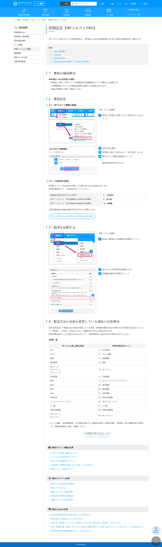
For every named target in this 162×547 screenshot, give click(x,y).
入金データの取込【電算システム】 (64, 453)
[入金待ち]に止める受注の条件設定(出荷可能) (73, 216)
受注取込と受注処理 (21, 36)
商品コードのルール (58, 488)
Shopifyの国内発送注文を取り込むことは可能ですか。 (71, 515)
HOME (102, 4)
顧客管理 (17, 53)
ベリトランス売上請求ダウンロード (64, 457)
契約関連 (133, 4)
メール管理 (18, 45)
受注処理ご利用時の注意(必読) (62, 496)
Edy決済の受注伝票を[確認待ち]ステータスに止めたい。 (72, 531)
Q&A (126, 4)
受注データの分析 (20, 57)
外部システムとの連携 (38, 20)
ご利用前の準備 (133, 10)
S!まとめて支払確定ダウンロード (63, 461)
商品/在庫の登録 (24, 15)
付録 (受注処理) (20, 61)
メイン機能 (64, 4)
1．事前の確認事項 (59, 51)
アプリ (119, 4)
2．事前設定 (56, 55)
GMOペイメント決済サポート (62, 469)
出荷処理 (88, 15)
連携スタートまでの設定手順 (62, 492)
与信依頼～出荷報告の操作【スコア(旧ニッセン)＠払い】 (72, 465)
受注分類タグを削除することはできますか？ (67, 519)
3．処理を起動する (59, 58)
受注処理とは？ (20, 32)
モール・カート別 (134, 14)
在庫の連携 (45, 15)
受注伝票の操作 (20, 41)
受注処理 (66, 15)
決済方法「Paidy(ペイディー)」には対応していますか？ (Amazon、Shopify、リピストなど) (85, 523)
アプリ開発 (143, 4)
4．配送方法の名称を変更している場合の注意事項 (70, 62)
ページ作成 (109, 15)
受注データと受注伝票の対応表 (62, 484)
